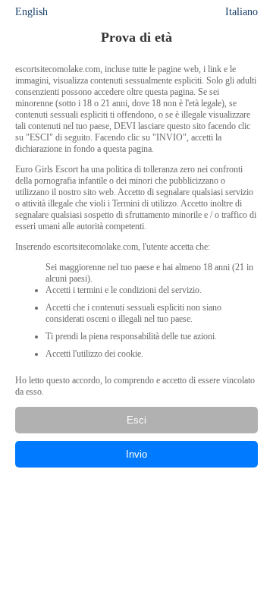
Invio (136, 454)
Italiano (241, 11)
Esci (136, 420)
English (31, 11)
